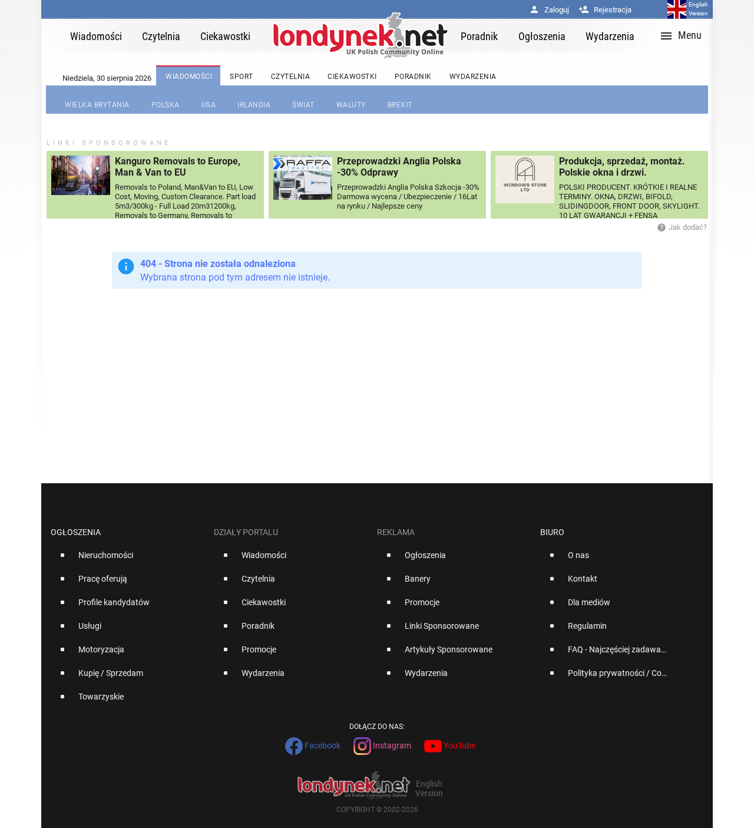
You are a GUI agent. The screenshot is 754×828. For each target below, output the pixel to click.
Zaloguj (549, 9)
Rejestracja (604, 9)
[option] (127, 560)
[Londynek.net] (360, 35)
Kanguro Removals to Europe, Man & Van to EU (177, 167)
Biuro (552, 532)
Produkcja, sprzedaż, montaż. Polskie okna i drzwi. (622, 167)
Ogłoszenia (76, 532)
